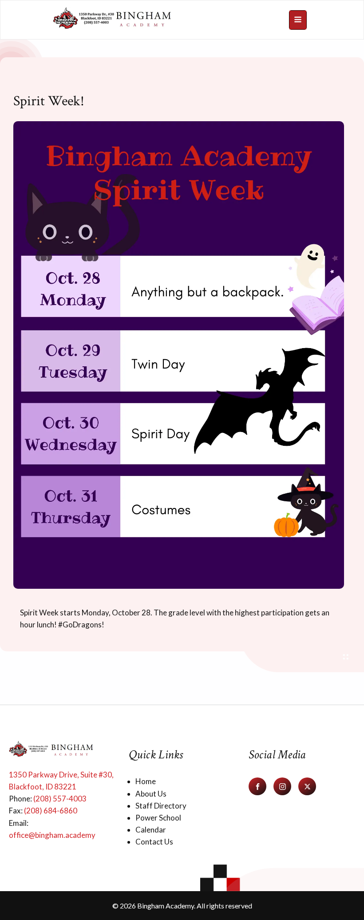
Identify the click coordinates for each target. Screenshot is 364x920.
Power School (158, 817)
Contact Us (154, 841)
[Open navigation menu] (297, 20)
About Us (150, 793)
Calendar (150, 829)
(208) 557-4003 (60, 798)
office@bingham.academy (52, 835)
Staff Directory (160, 805)
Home (145, 781)
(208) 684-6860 (50, 810)
